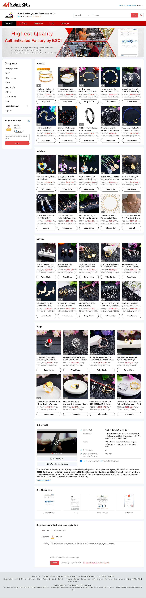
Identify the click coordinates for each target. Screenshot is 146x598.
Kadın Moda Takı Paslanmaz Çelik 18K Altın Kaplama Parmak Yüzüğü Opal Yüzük (48, 403)
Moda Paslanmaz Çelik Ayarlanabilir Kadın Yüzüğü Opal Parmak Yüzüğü (74, 403)
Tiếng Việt (137, 579)
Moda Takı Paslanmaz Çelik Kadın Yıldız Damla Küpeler (130, 305)
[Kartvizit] (29, 120)
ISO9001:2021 (102, 513)
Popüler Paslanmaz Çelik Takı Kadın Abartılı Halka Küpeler (109, 305)
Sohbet (20, 131)
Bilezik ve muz (11, 78)
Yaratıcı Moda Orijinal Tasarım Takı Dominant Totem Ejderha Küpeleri (130, 266)
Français (45, 579)
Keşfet (52, 23)
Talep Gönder (46, 102)
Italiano (76, 579)
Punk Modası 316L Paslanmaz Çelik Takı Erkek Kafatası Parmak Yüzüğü (75, 359)
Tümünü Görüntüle (43, 480)
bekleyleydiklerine (12, 68)
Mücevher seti (11, 97)
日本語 (38, 579)
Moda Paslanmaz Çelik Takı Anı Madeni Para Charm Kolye (130, 179)
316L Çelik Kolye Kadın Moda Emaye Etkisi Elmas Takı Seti (67, 179)
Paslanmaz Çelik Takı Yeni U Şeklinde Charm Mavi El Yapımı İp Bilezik (131, 130)
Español (53, 579)
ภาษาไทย (122, 579)
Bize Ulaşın (65, 23)
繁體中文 (31, 579)
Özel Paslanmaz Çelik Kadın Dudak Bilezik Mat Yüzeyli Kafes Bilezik (66, 91)
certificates (129, 513)
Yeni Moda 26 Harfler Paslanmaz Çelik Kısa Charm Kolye (108, 217)
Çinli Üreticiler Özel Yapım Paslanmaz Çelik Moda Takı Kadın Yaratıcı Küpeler (110, 266)
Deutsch (60, 579)
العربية (101, 579)
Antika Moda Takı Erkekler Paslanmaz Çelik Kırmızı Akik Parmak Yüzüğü (46, 359)
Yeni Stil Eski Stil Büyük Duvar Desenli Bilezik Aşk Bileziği (130, 91)
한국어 (94, 579)
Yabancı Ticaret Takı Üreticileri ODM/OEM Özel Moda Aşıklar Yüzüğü (100, 403)
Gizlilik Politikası (70, 576)
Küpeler (8, 92)
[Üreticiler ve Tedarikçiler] (17, 4)
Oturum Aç (122, 5)
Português (68, 579)
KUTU (8, 73)
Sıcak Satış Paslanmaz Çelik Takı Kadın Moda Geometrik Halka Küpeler (88, 266)
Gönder (54, 563)
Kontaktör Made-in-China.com (87, 576)
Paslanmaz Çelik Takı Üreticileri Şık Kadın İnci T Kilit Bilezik (110, 91)
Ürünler (24, 23)
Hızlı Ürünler (102, 576)
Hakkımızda (38, 23)
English (16, 579)
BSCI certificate (48, 513)
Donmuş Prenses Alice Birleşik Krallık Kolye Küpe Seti (88, 179)
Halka (8, 101)
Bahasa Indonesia (73, 581)
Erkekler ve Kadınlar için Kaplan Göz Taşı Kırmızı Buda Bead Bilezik (66, 130)
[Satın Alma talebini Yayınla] (141, 15)
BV (101, 461)
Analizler (111, 576)
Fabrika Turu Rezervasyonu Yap (57, 464)
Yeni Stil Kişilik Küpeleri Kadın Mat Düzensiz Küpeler (44, 305)
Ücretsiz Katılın (131, 5)
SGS (75, 513)
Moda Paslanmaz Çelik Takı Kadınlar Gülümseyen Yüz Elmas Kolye (88, 217)
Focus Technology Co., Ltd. (72, 585)
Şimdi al (46, 228)
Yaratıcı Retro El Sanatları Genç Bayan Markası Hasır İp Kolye (110, 179)
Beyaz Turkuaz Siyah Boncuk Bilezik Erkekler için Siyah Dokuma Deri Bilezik (110, 130)
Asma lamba (10, 87)
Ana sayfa (9, 23)
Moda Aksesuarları (12, 106)
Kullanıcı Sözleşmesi (56, 576)
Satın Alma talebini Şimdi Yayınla (96, 563)
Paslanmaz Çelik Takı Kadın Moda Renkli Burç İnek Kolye (66, 217)
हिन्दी (115, 579)
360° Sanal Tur (58, 459)
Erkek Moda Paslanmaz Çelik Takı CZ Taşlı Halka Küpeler (44, 266)
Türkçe (130, 579)
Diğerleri (9, 111)
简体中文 (23, 579)
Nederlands (108, 579)
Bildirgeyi (45, 576)
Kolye (8, 82)
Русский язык (85, 579)
